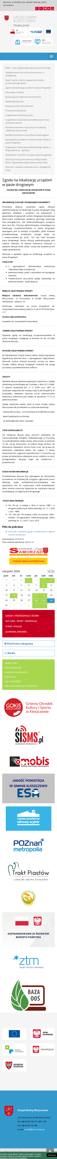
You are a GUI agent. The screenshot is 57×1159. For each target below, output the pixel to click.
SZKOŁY (9, 615)
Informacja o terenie (14, 92)
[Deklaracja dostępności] (52, 8)
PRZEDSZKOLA (22, 615)
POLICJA (18, 626)
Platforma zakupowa (20, 643)
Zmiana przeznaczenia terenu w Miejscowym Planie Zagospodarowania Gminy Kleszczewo (26, 161)
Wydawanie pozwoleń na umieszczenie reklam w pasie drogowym (28, 141)
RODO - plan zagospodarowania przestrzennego (27, 67)
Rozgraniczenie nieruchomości (19, 106)
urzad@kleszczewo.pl (34, 1129)
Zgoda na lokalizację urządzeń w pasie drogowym (28, 87)
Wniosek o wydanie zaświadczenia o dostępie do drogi (28, 168)
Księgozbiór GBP (13, 667)
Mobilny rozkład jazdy (16, 672)
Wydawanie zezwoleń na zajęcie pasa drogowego (28, 154)
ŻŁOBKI (35, 615)
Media (11, 653)
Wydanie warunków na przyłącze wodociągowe (27, 135)
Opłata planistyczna (14, 101)
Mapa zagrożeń (13, 681)
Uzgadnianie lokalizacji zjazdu (19, 115)
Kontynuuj (51, 1155)
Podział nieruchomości (15, 110)
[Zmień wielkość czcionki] (48, 8)
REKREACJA (31, 621)
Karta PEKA (10, 677)
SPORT (20, 621)
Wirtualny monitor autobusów (21, 686)
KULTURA (10, 621)
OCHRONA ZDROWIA (15, 631)
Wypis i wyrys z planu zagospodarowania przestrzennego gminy (24, 81)
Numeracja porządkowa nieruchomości (23, 96)
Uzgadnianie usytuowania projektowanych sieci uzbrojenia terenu (27, 121)
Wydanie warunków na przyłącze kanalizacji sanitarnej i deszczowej (25, 129)
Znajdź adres (11, 663)
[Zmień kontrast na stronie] (45, 8)
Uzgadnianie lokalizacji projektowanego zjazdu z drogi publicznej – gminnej (27, 149)
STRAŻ (8, 626)
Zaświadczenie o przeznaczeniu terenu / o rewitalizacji (25, 74)
